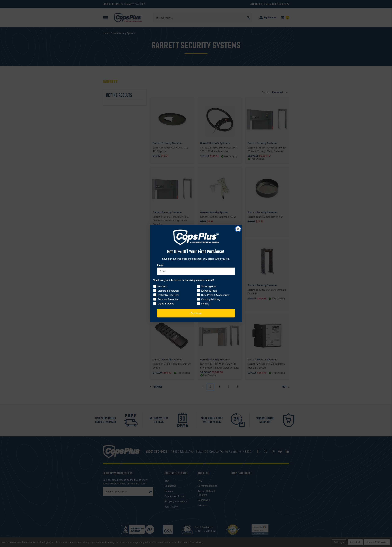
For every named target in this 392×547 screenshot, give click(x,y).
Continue (196, 313)
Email (160, 265)
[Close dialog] (238, 229)
